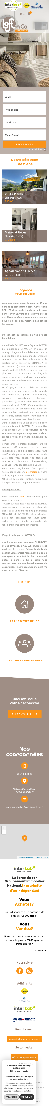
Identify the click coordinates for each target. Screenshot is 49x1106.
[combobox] (24, 96)
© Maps (28, 857)
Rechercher (24, 144)
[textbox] (24, 109)
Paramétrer (11, 1097)
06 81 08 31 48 (24, 774)
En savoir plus (24, 714)
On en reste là (24, 1063)
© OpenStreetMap (41, 857)
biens (23, 496)
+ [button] (4, 828)
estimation (31, 472)
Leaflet (20, 857)
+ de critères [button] (37, 149)
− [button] (4, 832)
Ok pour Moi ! (26, 1097)
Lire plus (24, 582)
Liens (42, 1087)
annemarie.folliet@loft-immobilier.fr (24, 807)
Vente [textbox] (8, 97)
